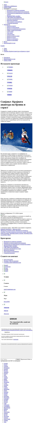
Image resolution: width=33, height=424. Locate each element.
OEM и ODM (7, 7)
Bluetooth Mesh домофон (13, 16)
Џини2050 (7, 301)
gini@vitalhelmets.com (9, 289)
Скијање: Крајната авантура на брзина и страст (17, 51)
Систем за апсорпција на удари (15, 19)
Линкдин (6, 313)
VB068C (10, 70)
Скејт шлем (10, 31)
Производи (7, 24)
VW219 (9, 76)
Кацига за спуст (11, 37)
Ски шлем (10, 33)
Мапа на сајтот (17, 229)
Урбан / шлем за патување (14, 30)
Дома (5, 4)
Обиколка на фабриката (10, 6)
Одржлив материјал (12, 23)
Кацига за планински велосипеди (16, 29)
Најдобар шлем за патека (16, 233)
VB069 (9, 95)
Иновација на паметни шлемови (16, 10)
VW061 (9, 82)
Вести (5, 41)
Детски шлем (10, 34)
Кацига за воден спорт (13, 36)
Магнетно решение (12, 20)
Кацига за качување (12, 40)
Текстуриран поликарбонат (14, 21)
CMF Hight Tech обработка (14, 17)
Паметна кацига (11, 26)
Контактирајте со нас (9, 43)
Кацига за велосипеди (13, 27)
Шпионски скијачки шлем (8, 230)
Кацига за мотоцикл (12, 39)
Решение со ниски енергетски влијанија (18, 11)
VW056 (9, 88)
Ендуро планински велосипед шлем (16, 232)
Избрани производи (6, 229)
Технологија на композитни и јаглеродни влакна (17, 244)
